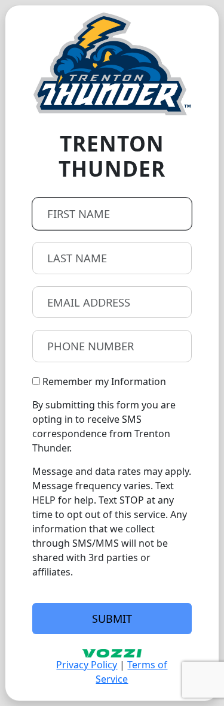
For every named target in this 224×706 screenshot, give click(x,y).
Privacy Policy (86, 664)
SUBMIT (112, 618)
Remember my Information (103, 381)
